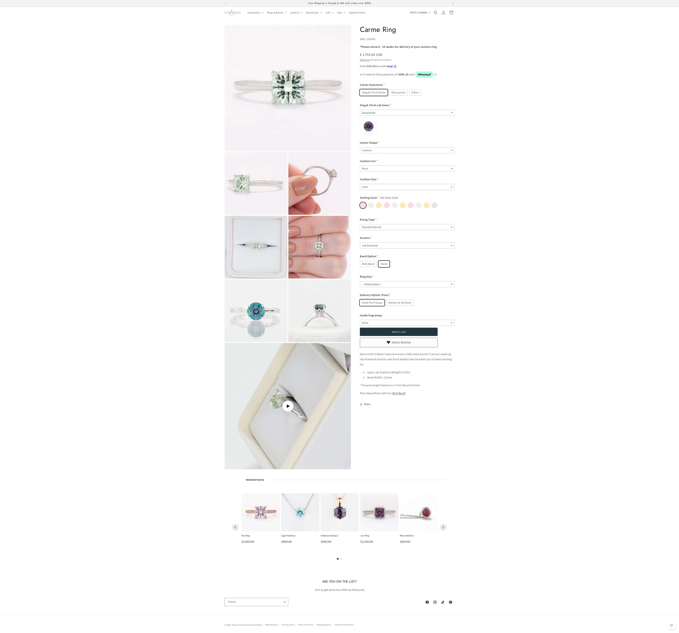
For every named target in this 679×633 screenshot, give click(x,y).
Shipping (364, 59)
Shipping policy (324, 624)
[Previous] (235, 527)
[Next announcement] (453, 3)
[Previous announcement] (226, 3)
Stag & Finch (237, 625)
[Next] (443, 527)
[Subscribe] (284, 602)
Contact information (344, 624)
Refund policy (272, 624)
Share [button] (367, 404)
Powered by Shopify (253, 625)
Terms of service (305, 624)
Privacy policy (288, 624)
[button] (255, 12)
